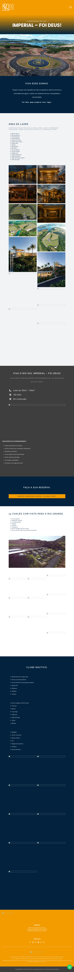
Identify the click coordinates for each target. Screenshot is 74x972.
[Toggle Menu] (70, 7)
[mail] (41, 942)
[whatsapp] (35, 942)
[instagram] (33, 942)
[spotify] (38, 942)
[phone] (44, 942)
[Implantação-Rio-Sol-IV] (37, 405)
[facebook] (30, 942)
